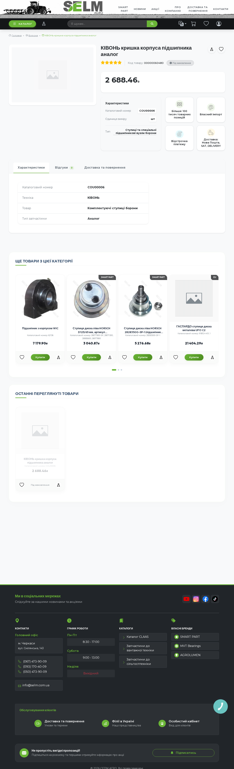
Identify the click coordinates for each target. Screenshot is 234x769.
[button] (114, 370)
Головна (17, 35)
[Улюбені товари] (206, 23)
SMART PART (190, 637)
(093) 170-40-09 (34, 666)
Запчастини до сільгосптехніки (139, 662)
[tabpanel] (117, 203)
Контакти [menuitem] (220, 9)
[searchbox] (107, 23)
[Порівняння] (44, 23)
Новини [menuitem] (140, 9)
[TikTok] (215, 599)
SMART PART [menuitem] (123, 9)
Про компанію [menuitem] (173, 9)
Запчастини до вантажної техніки (140, 648)
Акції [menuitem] (155, 9)
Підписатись (185, 753)
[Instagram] (196, 599)
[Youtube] (186, 599)
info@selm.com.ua (35, 685)
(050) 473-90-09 (34, 671)
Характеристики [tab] (31, 167)
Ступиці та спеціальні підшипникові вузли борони (136, 131)
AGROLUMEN (190, 655)
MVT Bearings (190, 646)
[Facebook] (205, 599)
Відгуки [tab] (64, 167)
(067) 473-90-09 (34, 661)
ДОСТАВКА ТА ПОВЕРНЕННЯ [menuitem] (197, 9)
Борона (33, 35)
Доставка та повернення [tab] (104, 167)
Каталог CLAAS (138, 637)
